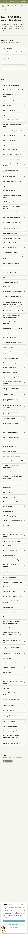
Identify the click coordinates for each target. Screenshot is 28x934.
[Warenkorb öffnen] (22, 5)
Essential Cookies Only (14, 924)
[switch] (3, 932)
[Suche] (13, 6)
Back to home (6, 9)
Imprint (10, 930)
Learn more (5, 917)
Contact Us (8, 761)
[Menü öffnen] (25, 5)
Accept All (14, 921)
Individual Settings (14, 927)
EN (17, 5)
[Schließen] (26, 2)
